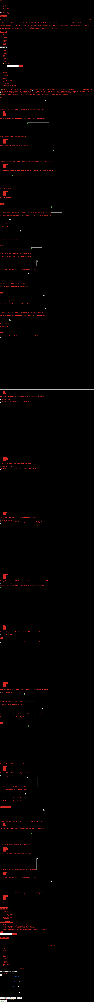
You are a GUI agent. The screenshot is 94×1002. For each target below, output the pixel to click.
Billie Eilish (33, 20)
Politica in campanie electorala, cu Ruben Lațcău (13, 786)
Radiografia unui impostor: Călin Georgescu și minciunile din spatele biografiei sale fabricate (58, 92)
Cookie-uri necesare (7, 976)
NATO (74, 22)
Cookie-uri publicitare (7, 993)
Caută (1, 932)
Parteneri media (7, 918)
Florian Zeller (7, 22)
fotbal (11, 22)
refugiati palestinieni (43, 25)
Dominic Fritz (61, 20)
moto (71, 22)
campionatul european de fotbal (41, 20)
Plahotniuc (11, 25)
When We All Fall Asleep (21, 28)
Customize (3, 971)
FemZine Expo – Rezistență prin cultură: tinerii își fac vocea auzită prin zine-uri (34, 89)
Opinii (4, 43)
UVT (10, 28)
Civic (4, 35)
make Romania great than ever (64, 22)
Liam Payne (46, 22)
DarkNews (21, 969)
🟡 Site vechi (6, 63)
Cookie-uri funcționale (7, 981)
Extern (4, 36)
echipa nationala (67, 20)
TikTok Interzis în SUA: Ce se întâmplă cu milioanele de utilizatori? (61, 91)
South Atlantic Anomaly (59, 25)
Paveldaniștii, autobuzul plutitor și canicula (12, 701)
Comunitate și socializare (53, 20)
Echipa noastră (7, 911)
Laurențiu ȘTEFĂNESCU (8, 776)
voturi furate (14, 28)
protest (18, 25)
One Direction (80, 22)
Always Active (16, 976)
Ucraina (3, 28)
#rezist (2, 20)
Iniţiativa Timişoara (34, 22)
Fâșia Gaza (15, 22)
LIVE (1, 67)
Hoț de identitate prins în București (9, 236)
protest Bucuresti (28, 25)
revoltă (48, 25)
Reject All (9, 971)
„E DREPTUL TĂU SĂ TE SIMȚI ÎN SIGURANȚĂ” (51, 28)
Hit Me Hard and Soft (21, 22)
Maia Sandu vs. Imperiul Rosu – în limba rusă (12, 798)
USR (8, 28)
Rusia (52, 25)
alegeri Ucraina (22, 20)
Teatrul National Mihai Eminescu (77, 25)
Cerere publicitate (7, 917)
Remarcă (16, 981)
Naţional (5, 40)
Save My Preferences (11, 997)
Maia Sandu (53, 22)
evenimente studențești (78, 20)
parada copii (87, 22)
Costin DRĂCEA (5, 399)
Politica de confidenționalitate (10, 913)
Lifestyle (5, 37)
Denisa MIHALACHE (7, 466)
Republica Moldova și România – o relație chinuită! (13, 283)
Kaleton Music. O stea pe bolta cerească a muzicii (13, 136)
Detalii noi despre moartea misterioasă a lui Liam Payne (15, 253)
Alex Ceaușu (28, 20)
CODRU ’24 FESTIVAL (5, 189)
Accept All (14, 971)
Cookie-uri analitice (6, 986)
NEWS (4, 42)
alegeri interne (16, 20)
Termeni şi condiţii (7, 914)
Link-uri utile (6, 916)
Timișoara (88, 25)
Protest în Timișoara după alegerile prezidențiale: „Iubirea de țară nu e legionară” (49, 93)
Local (4, 39)
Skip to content (4, 1)
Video (4, 44)
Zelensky (28, 28)
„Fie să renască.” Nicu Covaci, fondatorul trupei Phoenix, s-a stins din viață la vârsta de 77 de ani (26, 161)
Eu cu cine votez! (4, 223)
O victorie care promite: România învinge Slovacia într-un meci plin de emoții (21, 714)
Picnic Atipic (5, 25)
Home (4, 50)
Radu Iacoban (36, 25)
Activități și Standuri (9, 20)
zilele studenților (36, 28)
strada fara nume (67, 25)
